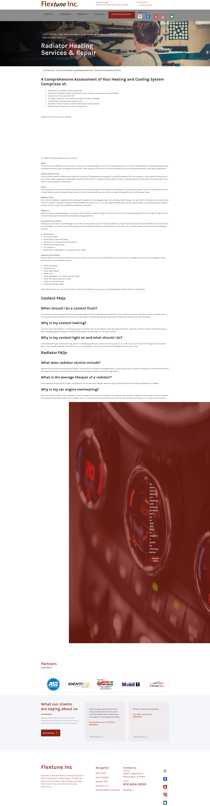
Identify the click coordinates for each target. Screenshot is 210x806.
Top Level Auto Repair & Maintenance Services (82, 34)
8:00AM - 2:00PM (145, 5)
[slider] (93, 724)
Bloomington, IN (96, 737)
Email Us (127, 790)
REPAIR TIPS (82, 14)
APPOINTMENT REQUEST (121, 14)
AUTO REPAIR (65, 14)
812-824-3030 (101, 2)
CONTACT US (99, 14)
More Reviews (49, 733)
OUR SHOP (48, 14)
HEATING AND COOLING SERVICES (107, 70)
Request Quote (155, 559)
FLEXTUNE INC (50, 34)
